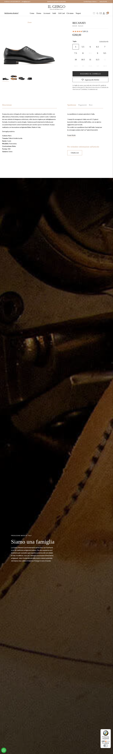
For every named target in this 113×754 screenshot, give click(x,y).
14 (98, 66)
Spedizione (71, 105)
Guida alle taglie (103, 41)
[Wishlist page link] (94, 13)
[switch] (106, 745)
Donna (38, 13)
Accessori (46, 13)
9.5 (105, 53)
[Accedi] (103, 13)
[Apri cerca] (97, 13)
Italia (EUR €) (103, 1)
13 (83, 66)
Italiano (94, 1)
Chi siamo (69, 13)
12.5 (75, 66)
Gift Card (61, 13)
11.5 (97, 59)
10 (76, 59)
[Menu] (109, 730)
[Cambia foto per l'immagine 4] (29, 77)
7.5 (75, 53)
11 (90, 59)
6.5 (97, 47)
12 (105, 59)
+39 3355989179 (15, 1)
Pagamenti (82, 105)
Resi (90, 105)
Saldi (54, 13)
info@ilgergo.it (26, 1)
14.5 (105, 66)
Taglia (74, 41)
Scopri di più (71, 135)
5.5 (83, 47)
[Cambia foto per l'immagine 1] (5, 77)
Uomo (32, 13)
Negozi (78, 13)
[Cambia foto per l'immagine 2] (13, 77)
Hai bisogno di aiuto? (11, 13)
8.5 (90, 53)
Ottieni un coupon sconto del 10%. (56, 1)
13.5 (90, 66)
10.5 (83, 59)
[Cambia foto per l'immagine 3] (21, 77)
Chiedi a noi (75, 153)
